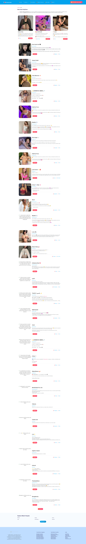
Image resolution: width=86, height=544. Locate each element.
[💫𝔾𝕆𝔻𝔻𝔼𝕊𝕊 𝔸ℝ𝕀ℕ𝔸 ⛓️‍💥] (40, 96)
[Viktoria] (40, 407)
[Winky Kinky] (25, 27)
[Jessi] (40, 330)
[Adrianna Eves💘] (40, 267)
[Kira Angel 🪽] (40, 143)
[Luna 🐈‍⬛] (40, 236)
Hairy (18, 519)
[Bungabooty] (40, 501)
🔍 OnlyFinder (25, 2)
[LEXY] (40, 283)
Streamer (53, 519)
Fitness (53, 517)
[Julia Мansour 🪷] (40, 81)
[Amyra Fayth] (40, 65)
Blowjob (18, 517)
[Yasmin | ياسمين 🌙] (40, 299)
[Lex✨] (40, 439)
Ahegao (36, 517)
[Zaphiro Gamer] (40, 454)
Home (18, 7)
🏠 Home (20, 2)
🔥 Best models (47, 2)
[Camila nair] (40, 423)
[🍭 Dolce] (60, 28)
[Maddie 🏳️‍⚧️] (40, 127)
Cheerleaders (37, 519)
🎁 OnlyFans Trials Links (40, 2)
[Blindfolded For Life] (40, 392)
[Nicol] (40, 205)
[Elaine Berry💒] (40, 252)
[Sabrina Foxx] (40, 112)
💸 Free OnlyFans (32, 2)
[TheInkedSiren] (40, 485)
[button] (40, 509)
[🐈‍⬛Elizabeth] (40, 314)
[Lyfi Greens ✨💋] (40, 174)
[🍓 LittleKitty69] (43, 28)
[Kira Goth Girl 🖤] (40, 49)
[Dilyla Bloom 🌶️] (40, 376)
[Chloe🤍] (40, 361)
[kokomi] (40, 470)
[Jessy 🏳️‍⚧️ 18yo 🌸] (40, 190)
